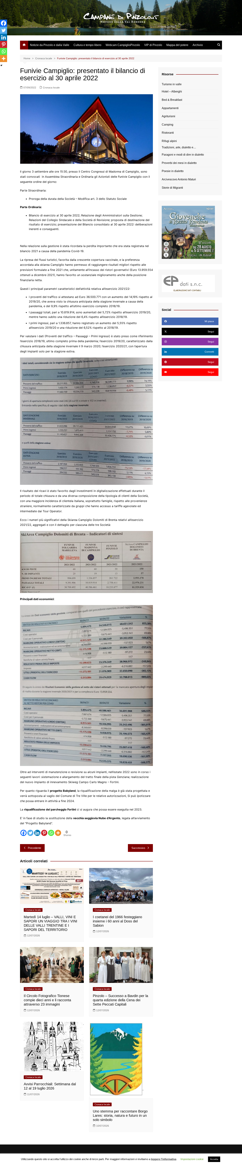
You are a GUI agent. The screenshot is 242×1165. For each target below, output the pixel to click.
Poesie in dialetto (173, 171)
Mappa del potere (177, 45)
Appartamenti (170, 108)
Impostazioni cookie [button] (192, 1159)
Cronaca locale (51, 87)
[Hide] (1, 65)
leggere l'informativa (163, 1159)
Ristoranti (168, 132)
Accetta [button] (214, 1159)
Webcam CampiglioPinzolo (123, 45)
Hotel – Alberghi (172, 91)
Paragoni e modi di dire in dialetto (183, 154)
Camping (167, 124)
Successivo (138, 847)
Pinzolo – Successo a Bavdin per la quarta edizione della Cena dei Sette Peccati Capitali (120, 1000)
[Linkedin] (37, 833)
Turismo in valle (172, 84)
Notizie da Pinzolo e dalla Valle (49, 45)
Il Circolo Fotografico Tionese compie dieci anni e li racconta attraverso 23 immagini (47, 1000)
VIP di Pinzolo (153, 45)
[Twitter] (30, 833)
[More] (58, 833)
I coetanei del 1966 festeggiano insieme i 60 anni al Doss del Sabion (117, 921)
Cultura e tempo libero (87, 45)
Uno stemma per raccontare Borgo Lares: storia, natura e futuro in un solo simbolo (120, 1115)
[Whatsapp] (51, 833)
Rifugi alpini (169, 141)
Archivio (198, 45)
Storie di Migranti (172, 187)
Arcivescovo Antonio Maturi (179, 179)
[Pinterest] (44, 833)
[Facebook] (23, 833)
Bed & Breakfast (172, 99)
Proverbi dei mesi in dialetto (179, 162)
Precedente (34, 847)
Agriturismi (168, 116)
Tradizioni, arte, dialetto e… (179, 147)
